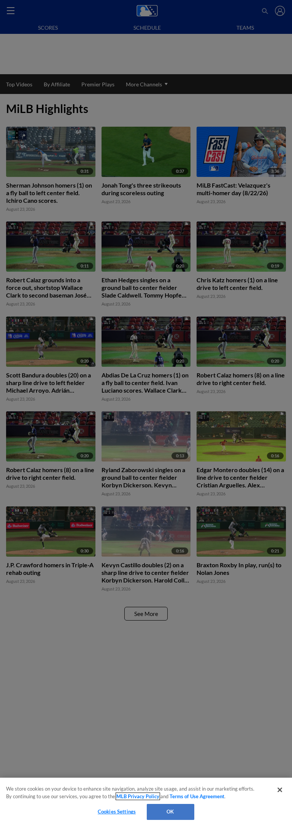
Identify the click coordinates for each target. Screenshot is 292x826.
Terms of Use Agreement (197, 796)
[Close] (279, 789)
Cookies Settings (117, 811)
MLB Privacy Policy (137, 796)
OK (170, 811)
